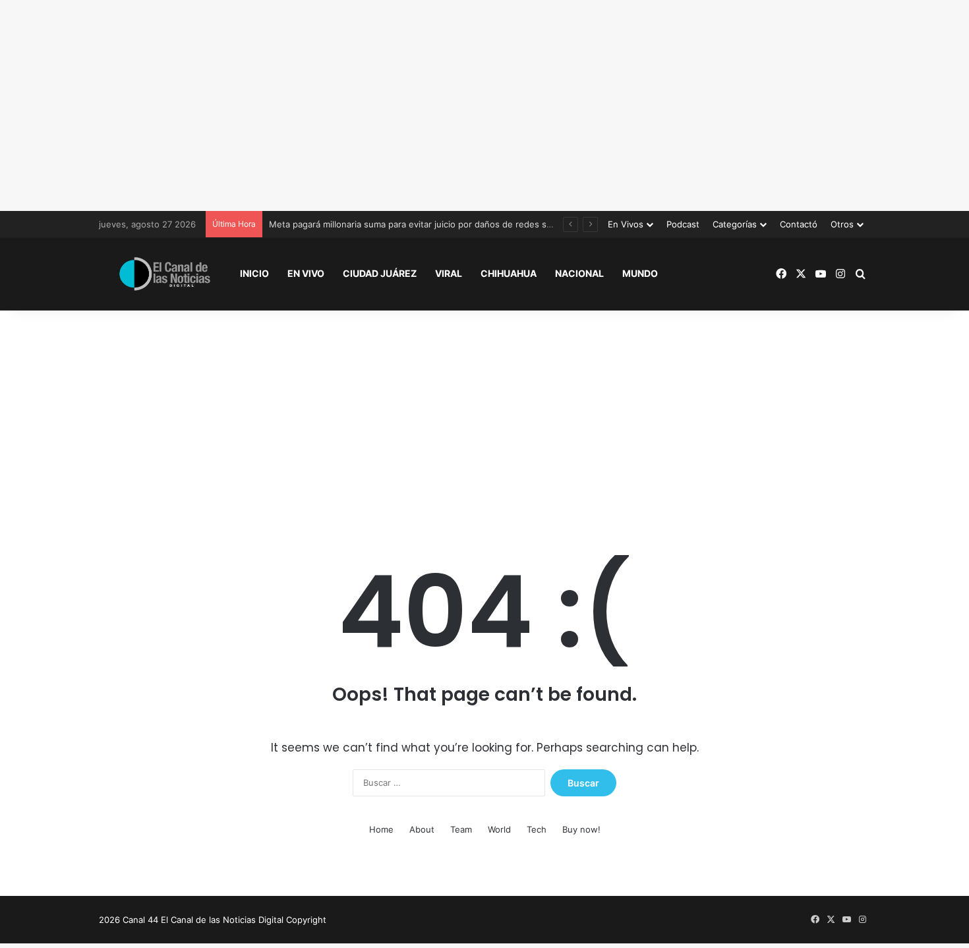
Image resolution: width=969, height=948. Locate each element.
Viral (448, 273)
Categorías (735, 224)
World (499, 829)
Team (461, 829)
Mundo (640, 273)
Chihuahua (509, 273)
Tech (536, 829)
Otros (842, 224)
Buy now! (581, 829)
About (421, 829)
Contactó (798, 224)
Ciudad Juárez (380, 273)
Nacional (579, 273)
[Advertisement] (484, 105)
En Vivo (305, 273)
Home (381, 829)
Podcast (682, 224)
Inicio (254, 273)
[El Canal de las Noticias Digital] (165, 274)
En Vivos (625, 224)
